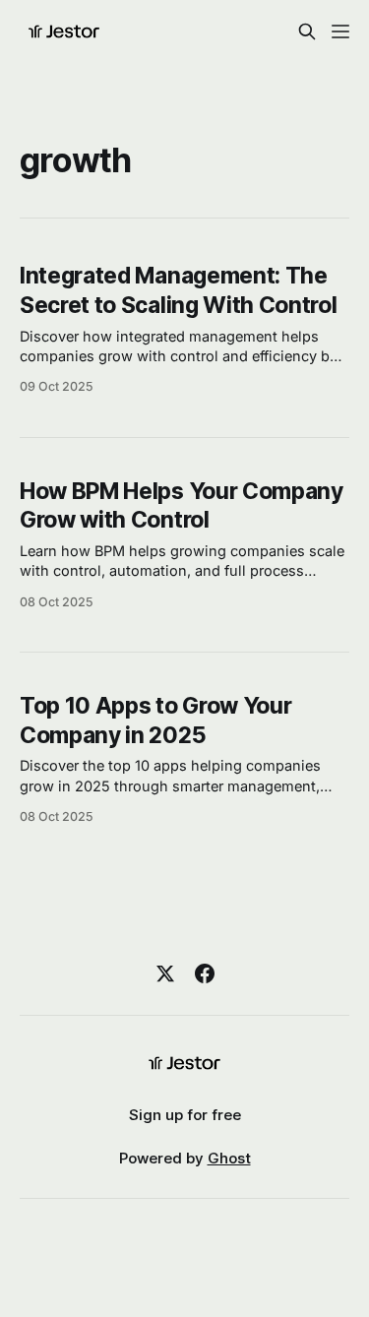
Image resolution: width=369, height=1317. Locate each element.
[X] (165, 973)
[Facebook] (205, 973)
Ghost (229, 1158)
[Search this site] (307, 31)
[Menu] (340, 31)
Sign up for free (185, 1114)
